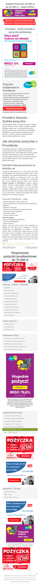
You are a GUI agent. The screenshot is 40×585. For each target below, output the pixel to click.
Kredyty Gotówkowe (10, 299)
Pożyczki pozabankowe (11, 293)
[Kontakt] (20, 447)
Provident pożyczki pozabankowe (14, 341)
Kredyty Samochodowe (11, 310)
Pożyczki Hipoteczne (10, 304)
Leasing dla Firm (9, 327)
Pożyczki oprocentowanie (27, 243)
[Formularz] (14, 108)
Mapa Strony (8, 494)
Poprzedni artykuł (9, 247)
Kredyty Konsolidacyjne (11, 307)
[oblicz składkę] (20, 473)
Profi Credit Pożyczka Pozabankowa (15, 346)
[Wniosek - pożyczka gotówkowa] (19, 20)
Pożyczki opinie (7, 245)
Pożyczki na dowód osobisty (13, 421)
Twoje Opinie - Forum (11, 497)
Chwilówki (7, 288)
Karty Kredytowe (9, 315)
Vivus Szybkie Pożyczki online (13, 349)
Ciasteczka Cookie (9, 492)
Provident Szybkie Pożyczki (12, 416)
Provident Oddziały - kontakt (13, 429)
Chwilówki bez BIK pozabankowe (14, 418)
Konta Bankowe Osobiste (12, 312)
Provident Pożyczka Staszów (21, 245)
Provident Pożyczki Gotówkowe (14, 427)
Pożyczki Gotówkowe (10, 296)
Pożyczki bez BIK (9, 290)
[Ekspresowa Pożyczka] (20, 381)
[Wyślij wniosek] (20, 266)
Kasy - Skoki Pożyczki (10, 432)
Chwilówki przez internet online (14, 338)
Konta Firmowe (9, 329)
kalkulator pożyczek (12, 243)
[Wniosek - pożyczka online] (20, 23)
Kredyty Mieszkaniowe (11, 301)
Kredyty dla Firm (9, 324)
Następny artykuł (30, 247)
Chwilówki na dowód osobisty (13, 344)
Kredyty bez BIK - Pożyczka (12, 424)
